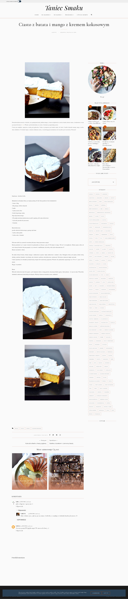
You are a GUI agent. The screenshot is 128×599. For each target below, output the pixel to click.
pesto (90, 344)
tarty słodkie (98, 384)
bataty (16, 428)
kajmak (103, 260)
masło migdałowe (93, 293)
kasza (104, 263)
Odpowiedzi (22, 510)
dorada (91, 234)
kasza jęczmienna (93, 274)
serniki (106, 366)
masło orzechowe (105, 293)
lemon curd (111, 282)
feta (96, 238)
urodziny (91, 395)
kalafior (91, 263)
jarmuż (106, 256)
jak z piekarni (98, 256)
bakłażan (99, 197)
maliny (91, 289)
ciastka (104, 219)
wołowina (98, 406)
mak (96, 285)
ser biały (107, 362)
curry (90, 227)
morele (101, 315)
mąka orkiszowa (104, 300)
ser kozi (91, 366)
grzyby (97, 249)
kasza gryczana (103, 267)
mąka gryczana (93, 296)
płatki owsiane (93, 348)
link (23, 125)
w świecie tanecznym (102, 395)
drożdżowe (104, 234)
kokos (107, 274)
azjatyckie (92, 197)
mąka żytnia (111, 304)
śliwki (104, 377)
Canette (23, 513)
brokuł (107, 208)
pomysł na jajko (101, 351)
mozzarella (108, 315)
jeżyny (90, 260)
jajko (90, 256)
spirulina (108, 370)
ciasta (22, 428)
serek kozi (99, 366)
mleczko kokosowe (36, 428)
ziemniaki (101, 410)
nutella (113, 322)
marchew (103, 289)
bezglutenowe (93, 201)
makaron (101, 285)
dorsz (97, 234)
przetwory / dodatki (94, 355)
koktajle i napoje (93, 278)
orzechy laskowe (108, 329)
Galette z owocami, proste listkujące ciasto (94, 143)
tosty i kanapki (103, 388)
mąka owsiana (92, 304)
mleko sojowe (92, 315)
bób (101, 208)
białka (90, 205)
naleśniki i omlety (94, 322)
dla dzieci (108, 230)
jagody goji (110, 252)
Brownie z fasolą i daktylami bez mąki (94, 164)
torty (95, 388)
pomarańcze (109, 348)
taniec (90, 384)
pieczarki (97, 344)
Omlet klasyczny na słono (109, 122)
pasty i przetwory (108, 340)
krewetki (110, 278)
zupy (113, 410)
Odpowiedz (19, 506)
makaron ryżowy (111, 285)
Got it (106, 593)
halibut (104, 249)
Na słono (57, 14)
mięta (96, 307)
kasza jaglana (101, 271)
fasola (91, 238)
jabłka (103, 252)
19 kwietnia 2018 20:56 (25, 501)
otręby (101, 337)
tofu (90, 388)
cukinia (112, 223)
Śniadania (69, 14)
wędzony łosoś (104, 399)
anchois (98, 194)
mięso (90, 307)
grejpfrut (108, 245)
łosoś (90, 285)
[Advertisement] (64, 49)
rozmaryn (105, 359)
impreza (91, 252)
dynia (111, 234)
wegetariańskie (93, 399)
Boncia (18, 526)
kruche (91, 282)
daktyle (91, 230)
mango (28, 428)
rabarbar (91, 359)
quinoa (110, 355)
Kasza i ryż (92, 271)
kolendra (103, 278)
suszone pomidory (104, 373)
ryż (95, 362)
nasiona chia (104, 322)
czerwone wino (107, 227)
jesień (112, 256)
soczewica (91, 370)
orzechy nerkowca (94, 333)
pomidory (91, 351)
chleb (96, 216)
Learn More (96, 593)
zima (108, 410)
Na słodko (46, 14)
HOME (37, 14)
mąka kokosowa (93, 300)
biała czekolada (108, 201)
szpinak (98, 377)
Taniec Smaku (64, 8)
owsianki (108, 337)
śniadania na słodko (94, 381)
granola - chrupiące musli (96, 245)
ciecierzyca (104, 223)
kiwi (102, 274)
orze (100, 329)
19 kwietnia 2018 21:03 (34, 513)
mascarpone (112, 289)
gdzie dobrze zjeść (110, 238)
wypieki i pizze (107, 406)
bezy (100, 201)
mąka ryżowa (102, 304)
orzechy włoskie (105, 333)
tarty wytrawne (109, 384)
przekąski (110, 351)
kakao (109, 260)
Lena (17, 501)
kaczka (97, 260)
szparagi (91, 377)
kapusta (98, 263)
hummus (111, 249)
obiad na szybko (93, 326)
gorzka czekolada (99, 241)
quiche (104, 355)
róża (112, 359)
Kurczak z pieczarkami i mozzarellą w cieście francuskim (109, 166)
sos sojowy (100, 370)
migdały (102, 307)
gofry (90, 241)
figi (101, 238)
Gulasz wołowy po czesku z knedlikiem (94, 122)
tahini (110, 381)
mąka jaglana (103, 296)
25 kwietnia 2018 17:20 (26, 526)
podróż (101, 348)
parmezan (98, 340)
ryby (90, 362)
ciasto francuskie (93, 223)
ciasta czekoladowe (94, 219)
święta (104, 381)
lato (104, 282)
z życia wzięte (82, 14)
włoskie (91, 406)
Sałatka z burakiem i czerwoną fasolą (61, 443)
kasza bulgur (92, 267)
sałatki (100, 362)
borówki (103, 205)
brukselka (92, 212)
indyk (97, 252)
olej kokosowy (93, 329)
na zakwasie (104, 318)
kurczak (98, 282)
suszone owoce (93, 373)
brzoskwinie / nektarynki (104, 212)
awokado (104, 194)
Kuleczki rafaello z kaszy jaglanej (35, 443)
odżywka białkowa (105, 326)
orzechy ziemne (93, 337)
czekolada (97, 227)
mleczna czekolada (107, 311)
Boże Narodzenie (93, 208)
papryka (91, 340)
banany (106, 197)
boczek (97, 205)
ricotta (98, 359)
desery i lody (99, 230)
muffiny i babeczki (94, 318)
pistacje (104, 344)
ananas (91, 194)
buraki (91, 216)
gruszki (91, 249)
